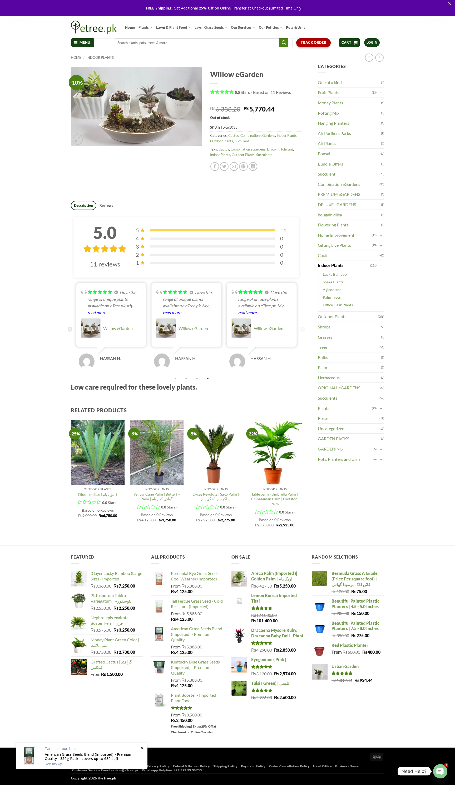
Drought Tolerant (280, 149)
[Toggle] (381, 92)
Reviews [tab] (106, 205)
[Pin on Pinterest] (243, 166)
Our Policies (269, 27)
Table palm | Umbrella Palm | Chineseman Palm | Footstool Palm (275, 499)
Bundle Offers (330, 163)
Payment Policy (253, 766)
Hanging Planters (333, 122)
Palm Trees (332, 297)
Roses (323, 418)
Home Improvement (336, 235)
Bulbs (323, 357)
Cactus (324, 255)
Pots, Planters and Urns (339, 459)
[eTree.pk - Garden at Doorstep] (94, 27)
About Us (78, 766)
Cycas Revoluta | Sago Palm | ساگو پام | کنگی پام (215, 496)
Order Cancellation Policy (289, 766)
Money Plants (330, 102)
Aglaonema (332, 289)
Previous (70, 329)
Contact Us (135, 766)
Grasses (325, 337)
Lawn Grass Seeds (209, 27)
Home (130, 27)
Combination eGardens (339, 184)
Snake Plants (333, 282)
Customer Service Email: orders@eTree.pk (105, 770)
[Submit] (283, 42)
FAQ (119, 766)
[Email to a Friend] (234, 166)
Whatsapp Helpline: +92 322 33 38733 (172, 770)
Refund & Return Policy (191, 766)
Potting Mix (328, 112)
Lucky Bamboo (335, 274)
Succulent (326, 173)
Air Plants (327, 143)
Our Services (241, 27)
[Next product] (369, 58)
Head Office (322, 766)
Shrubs (324, 326)
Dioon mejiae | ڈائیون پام (97, 494)
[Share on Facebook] (214, 166)
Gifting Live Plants (334, 245)
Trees (323, 347)
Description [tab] (83, 205)
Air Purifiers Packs (334, 133)
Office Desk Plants (338, 305)
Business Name (347, 766)
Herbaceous (329, 377)
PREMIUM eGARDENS (339, 194)
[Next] (301, 478)
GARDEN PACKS (333, 438)
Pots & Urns (295, 27)
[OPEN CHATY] (440, 771)
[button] (83, 42)
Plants (144, 27)
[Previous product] (379, 58)
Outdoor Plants (332, 316)
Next (302, 329)
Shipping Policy (225, 766)
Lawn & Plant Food (171, 27)
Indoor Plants (100, 57)
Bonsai (324, 153)
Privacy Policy (158, 766)
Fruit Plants (328, 92)
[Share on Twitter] (224, 166)
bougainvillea (330, 214)
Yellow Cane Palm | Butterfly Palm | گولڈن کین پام (156, 496)
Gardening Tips (100, 766)
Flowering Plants (333, 224)
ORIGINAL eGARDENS (339, 387)
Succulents (327, 397)
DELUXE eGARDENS (337, 204)
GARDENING (330, 448)
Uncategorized (331, 428)
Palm (322, 367)
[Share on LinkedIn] (253, 166)
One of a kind (330, 82)
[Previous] (71, 478)
